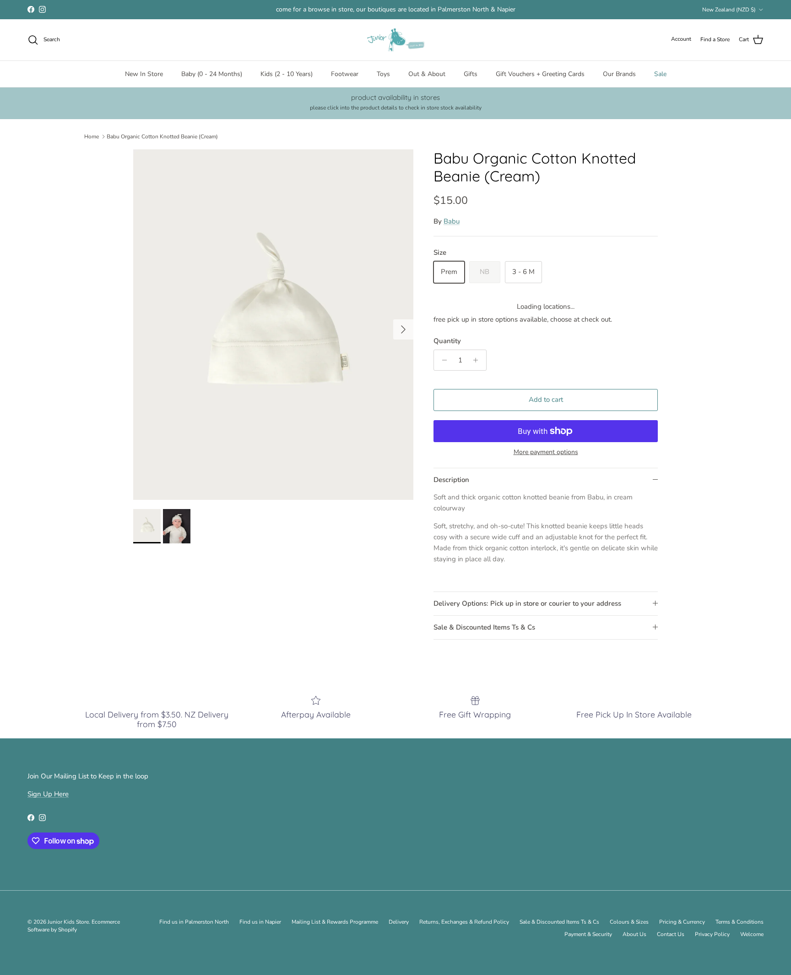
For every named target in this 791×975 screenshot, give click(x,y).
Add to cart (546, 399)
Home (91, 136)
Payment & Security (588, 934)
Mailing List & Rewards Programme (335, 922)
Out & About (426, 74)
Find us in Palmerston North (194, 922)
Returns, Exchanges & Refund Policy (464, 922)
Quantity (447, 340)
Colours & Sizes (629, 922)
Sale (660, 74)
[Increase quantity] (478, 360)
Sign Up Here (48, 794)
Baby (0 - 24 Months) (211, 74)
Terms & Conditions (739, 922)
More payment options (546, 452)
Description (451, 479)
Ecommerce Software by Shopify (73, 925)
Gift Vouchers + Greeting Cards (540, 74)
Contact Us (670, 934)
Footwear (344, 74)
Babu (452, 221)
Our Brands (619, 74)
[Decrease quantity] (442, 360)
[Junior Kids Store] (395, 39)
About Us (634, 934)
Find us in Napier (260, 922)
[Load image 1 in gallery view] (273, 324)
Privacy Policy (712, 934)
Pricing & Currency (682, 922)
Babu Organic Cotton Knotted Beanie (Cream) (162, 136)
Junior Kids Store (68, 922)
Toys (383, 74)
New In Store (144, 74)
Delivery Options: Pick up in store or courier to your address (527, 603)
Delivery (399, 922)
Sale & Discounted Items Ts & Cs (484, 627)
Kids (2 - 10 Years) (286, 74)
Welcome (752, 934)
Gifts (470, 74)
